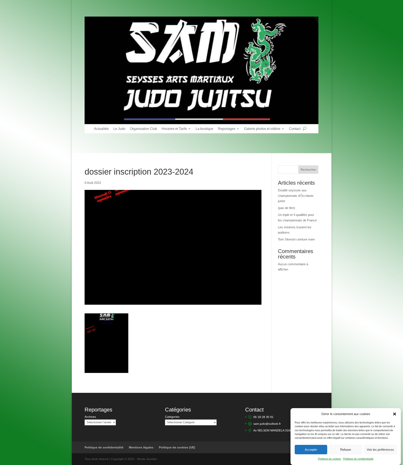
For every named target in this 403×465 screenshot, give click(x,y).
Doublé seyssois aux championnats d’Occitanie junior (295, 195)
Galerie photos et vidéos (262, 129)
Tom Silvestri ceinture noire (296, 239)
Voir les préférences (380, 449)
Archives (90, 416)
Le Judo (119, 129)
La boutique (204, 129)
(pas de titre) (286, 208)
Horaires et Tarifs (174, 129)
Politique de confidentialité (358, 459)
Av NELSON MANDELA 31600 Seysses (279, 430)
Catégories (172, 416)
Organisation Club (143, 129)
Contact (295, 129)
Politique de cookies (329, 459)
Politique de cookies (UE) (177, 447)
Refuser (345, 449)
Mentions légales (141, 447)
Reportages (226, 129)
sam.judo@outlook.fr (267, 423)
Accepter (311, 449)
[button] (395, 414)
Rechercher (308, 169)
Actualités (101, 129)
